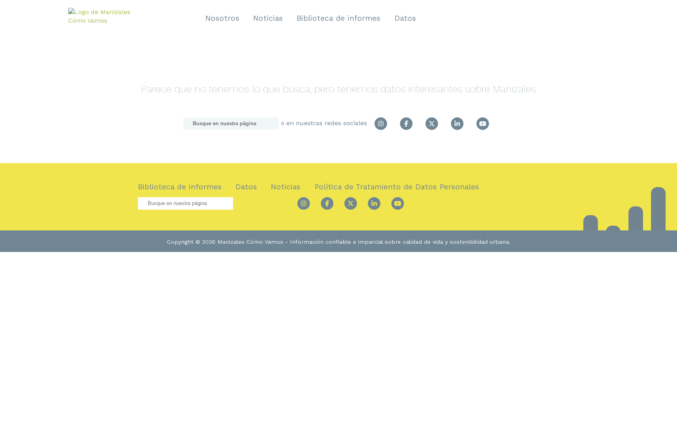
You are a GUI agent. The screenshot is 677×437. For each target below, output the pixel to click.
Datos (405, 18)
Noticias (268, 18)
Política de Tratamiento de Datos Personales (397, 186)
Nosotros (222, 18)
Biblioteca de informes (338, 18)
